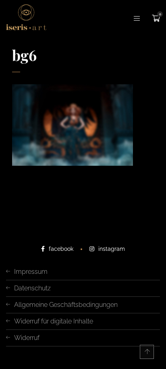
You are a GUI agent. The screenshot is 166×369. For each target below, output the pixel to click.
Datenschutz (32, 288)
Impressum (31, 271)
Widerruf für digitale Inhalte (53, 321)
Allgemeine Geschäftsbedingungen (66, 305)
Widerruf (26, 338)
